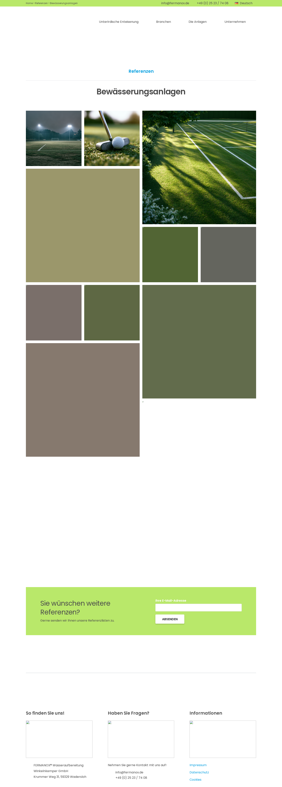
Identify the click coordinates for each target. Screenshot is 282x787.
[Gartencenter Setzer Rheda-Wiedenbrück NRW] (199, 341)
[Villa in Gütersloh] (170, 429)
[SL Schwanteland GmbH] (83, 225)
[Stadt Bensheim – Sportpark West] (54, 138)
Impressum (198, 765)
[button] (245, 3)
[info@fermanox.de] (111, 772)
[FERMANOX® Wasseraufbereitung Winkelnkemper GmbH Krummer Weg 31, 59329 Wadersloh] (30, 771)
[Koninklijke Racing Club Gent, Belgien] (54, 312)
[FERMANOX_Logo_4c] (55, 21)
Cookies (195, 779)
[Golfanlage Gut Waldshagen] (112, 312)
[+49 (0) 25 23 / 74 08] (111, 777)
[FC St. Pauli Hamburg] (228, 254)
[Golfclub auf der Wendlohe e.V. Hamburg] (112, 138)
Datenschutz (199, 772)
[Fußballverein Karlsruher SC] (170, 254)
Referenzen (41, 3)
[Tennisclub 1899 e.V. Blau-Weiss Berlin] (199, 167)
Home (29, 3)
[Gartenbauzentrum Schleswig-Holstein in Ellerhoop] (83, 400)
